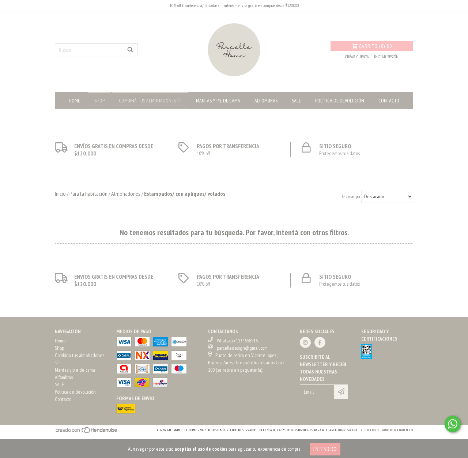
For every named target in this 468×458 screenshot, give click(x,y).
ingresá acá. (348, 430)
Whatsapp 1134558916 (237, 340)
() (375, 46)
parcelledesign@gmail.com (242, 348)
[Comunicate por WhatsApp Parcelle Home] (453, 424)
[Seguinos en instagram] (305, 342)
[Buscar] (130, 49)
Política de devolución (339, 100)
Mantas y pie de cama (218, 100)
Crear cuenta (357, 56)
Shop (99, 100)
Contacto (388, 100)
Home (74, 100)
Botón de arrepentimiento (389, 430)
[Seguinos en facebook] (319, 342)
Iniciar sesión (386, 56)
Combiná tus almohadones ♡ (150, 100)
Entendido (325, 449)
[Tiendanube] (87, 432)
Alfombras (266, 100)
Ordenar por (351, 196)
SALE (296, 100)
